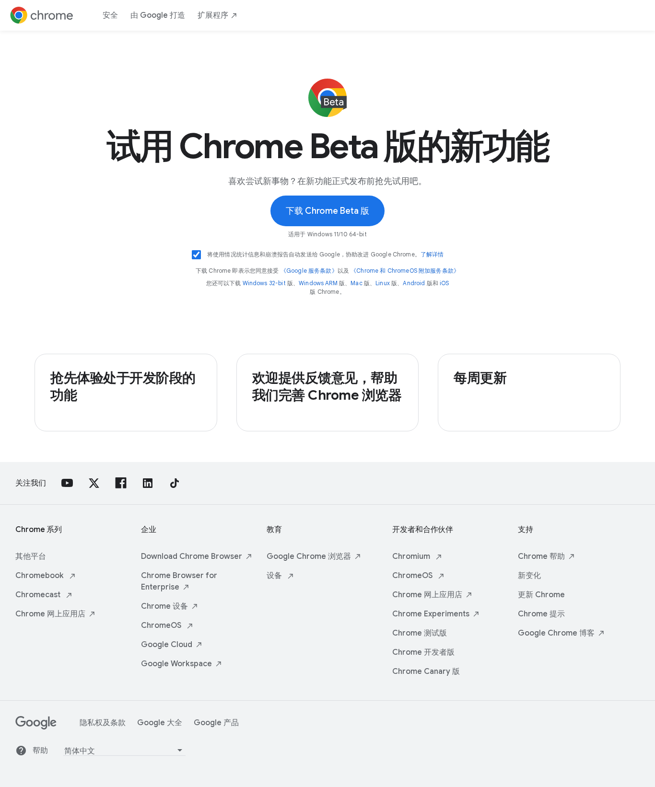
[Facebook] (121, 483)
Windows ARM (318, 283)
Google (166, 644)
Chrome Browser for (179, 581)
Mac (356, 283)
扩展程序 (213, 15)
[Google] (36, 727)
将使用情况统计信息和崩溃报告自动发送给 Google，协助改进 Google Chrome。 (325, 254)
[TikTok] (174, 483)
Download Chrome (191, 556)
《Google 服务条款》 (309, 270)
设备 (275, 575)
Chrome (50, 614)
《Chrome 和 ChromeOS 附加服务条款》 (405, 270)
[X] (94, 483)
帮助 (40, 750)
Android (414, 283)
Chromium (412, 556)
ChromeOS (162, 625)
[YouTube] (67, 483)
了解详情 (432, 254)
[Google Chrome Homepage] (42, 15)
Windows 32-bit (264, 283)
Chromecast (38, 595)
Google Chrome (309, 556)
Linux (382, 283)
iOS (444, 283)
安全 (110, 15)
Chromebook (40, 575)
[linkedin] (147, 483)
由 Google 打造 (157, 15)
